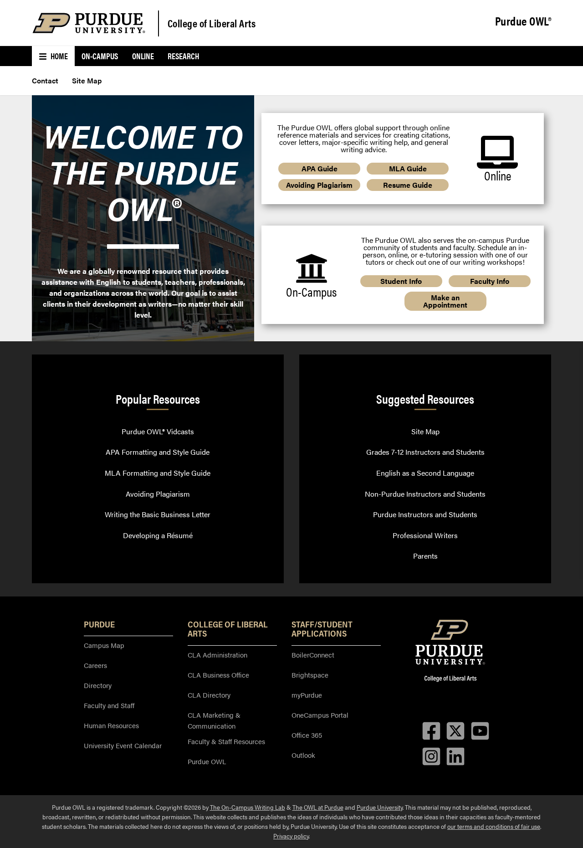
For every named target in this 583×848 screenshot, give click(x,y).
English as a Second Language (425, 473)
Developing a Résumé (158, 535)
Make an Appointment (445, 301)
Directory (98, 685)
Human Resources (111, 725)
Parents (425, 555)
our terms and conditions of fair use (493, 826)
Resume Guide (407, 185)
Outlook (303, 755)
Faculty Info (489, 281)
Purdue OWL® (523, 21)
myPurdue (307, 694)
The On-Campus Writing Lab (247, 807)
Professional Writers (425, 535)
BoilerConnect (313, 654)
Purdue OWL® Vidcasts (158, 431)
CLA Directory (209, 694)
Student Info (401, 281)
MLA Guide (408, 168)
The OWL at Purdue (317, 807)
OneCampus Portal (320, 715)
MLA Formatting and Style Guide (157, 473)
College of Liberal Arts (212, 23)
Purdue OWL (207, 761)
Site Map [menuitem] (87, 80)
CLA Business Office (218, 674)
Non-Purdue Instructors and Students (425, 493)
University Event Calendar (123, 745)
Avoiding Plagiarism (319, 185)
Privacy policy (291, 835)
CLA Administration (217, 654)
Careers (95, 665)
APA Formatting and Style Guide (158, 452)
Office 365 (307, 735)
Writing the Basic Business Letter (157, 514)
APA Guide (320, 168)
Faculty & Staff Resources (226, 741)
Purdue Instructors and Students (425, 514)
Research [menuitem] (183, 56)
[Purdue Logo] (89, 23)
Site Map (425, 431)
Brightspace (310, 674)
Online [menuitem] (143, 56)
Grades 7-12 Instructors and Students (425, 452)
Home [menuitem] (58, 56)
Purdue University (380, 807)
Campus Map (104, 645)
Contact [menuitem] (45, 80)
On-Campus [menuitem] (100, 56)
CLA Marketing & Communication (214, 720)
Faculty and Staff (109, 705)
